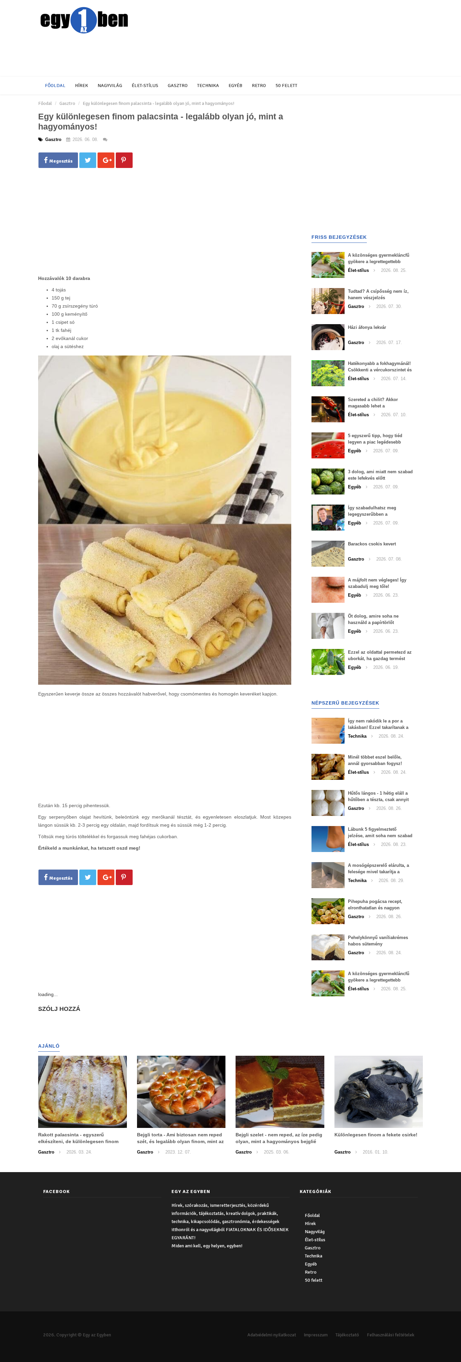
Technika (208, 85)
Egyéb (235, 85)
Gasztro (178, 85)
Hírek (81, 85)
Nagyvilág (110, 85)
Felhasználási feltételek (390, 1335)
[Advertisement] (201, 55)
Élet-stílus (145, 85)
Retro (259, 85)
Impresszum (316, 1335)
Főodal (45, 103)
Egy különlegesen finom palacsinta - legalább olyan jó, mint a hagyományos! (158, 103)
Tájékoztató (347, 1335)
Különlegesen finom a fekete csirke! (375, 1134)
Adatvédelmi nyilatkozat (271, 1335)
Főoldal (55, 85)
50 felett (286, 85)
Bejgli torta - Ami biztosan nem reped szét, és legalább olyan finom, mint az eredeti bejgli (180, 1141)
